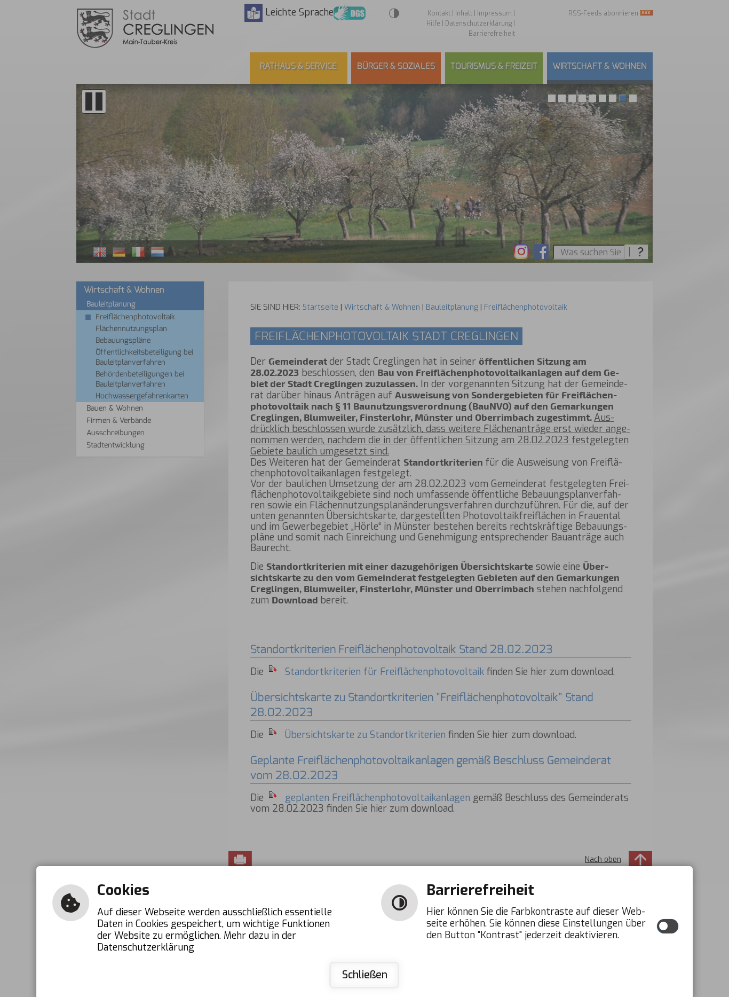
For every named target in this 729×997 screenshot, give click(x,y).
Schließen (364, 975)
